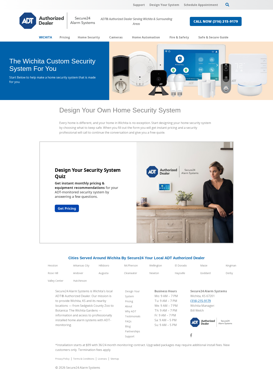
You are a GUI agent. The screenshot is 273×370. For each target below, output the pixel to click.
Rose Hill (53, 273)
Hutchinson (80, 280)
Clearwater (130, 273)
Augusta (103, 273)
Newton (154, 273)
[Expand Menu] (102, 37)
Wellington (155, 265)
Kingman (231, 265)
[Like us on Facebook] (191, 336)
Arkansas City (81, 265)
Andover (78, 273)
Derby (229, 273)
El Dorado (181, 265)
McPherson (131, 265)
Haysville (180, 273)
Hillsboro (104, 265)
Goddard (205, 273)
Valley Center (55, 280)
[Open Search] (227, 4)
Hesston (53, 265)
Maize (203, 265)
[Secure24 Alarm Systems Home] (57, 20)
